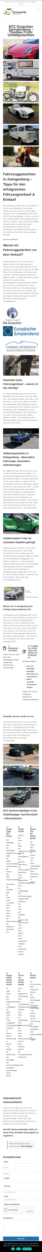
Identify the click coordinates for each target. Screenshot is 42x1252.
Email (5, 1196)
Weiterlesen (27, 1249)
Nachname (6, 1174)
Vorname (5, 1167)
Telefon (6, 1178)
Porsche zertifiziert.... (11, 239)
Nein (18, 1249)
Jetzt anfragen (26, 1146)
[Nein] (39, 1246)
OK (13, 1249)
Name (5, 1162)
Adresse (6, 1186)
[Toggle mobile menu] (38, 9)
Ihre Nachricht (8, 1218)
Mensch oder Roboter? (11, 1204)
